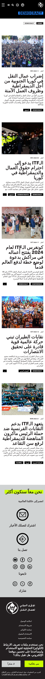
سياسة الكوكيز (26, 629)
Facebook (22, 559)
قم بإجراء (9, 5)
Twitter (29, 559)
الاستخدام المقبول (25, 633)
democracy (37, 110)
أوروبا (27, 463)
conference (37, 284)
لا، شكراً (11, 663)
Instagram (22, 566)
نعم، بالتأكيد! (34, 663)
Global (19, 463)
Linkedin (29, 566)
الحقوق (27, 110)
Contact (22, 540)
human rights (23, 194)
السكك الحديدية (37, 463)
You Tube (15, 559)
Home (40, 23)
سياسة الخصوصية (25, 638)
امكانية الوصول (26, 621)
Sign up (22, 516)
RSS (15, 566)
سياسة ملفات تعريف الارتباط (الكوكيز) (14, 674)
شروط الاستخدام (25, 625)
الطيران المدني (24, 371)
